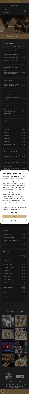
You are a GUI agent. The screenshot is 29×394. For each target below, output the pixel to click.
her (19, 209)
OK (14, 216)
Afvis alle (14, 220)
